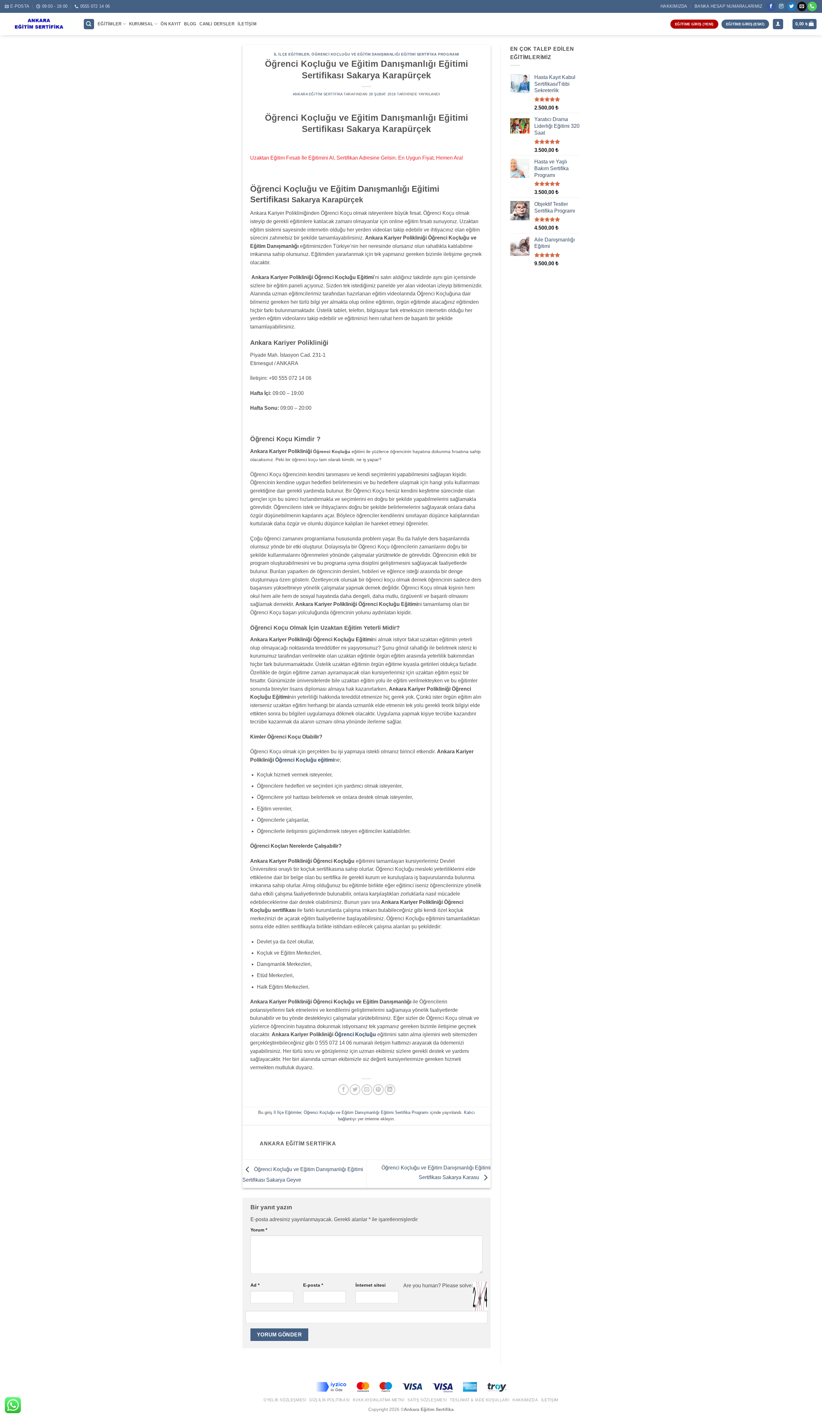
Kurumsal (141, 24)
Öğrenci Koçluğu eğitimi (304, 760)
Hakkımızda (673, 6)
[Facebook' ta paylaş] (343, 1089)
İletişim (247, 24)
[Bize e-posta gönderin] (802, 6)
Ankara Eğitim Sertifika (318, 94)
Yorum (258, 1229)
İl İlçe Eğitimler (292, 54)
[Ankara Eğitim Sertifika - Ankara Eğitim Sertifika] (39, 24)
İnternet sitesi (370, 1285)
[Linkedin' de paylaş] (390, 1089)
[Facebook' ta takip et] (771, 6)
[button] (89, 24)
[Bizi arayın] (812, 6)
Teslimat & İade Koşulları (479, 1400)
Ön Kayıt (171, 24)
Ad (254, 1285)
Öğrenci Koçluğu (355, 1034)
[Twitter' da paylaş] (355, 1089)
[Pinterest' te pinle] (378, 1089)
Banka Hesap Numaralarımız (728, 6)
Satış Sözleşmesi (427, 1400)
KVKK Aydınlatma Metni (379, 1400)
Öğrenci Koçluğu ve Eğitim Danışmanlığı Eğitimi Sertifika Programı (385, 54)
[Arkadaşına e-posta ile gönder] (367, 1089)
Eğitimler (109, 24)
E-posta (313, 1285)
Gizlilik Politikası (329, 1400)
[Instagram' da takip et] (781, 6)
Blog (190, 24)
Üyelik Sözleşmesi (285, 1400)
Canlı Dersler (216, 24)
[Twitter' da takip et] (791, 6)
